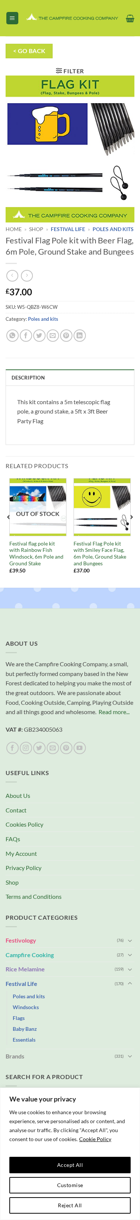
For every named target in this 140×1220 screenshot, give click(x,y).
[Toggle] (129, 940)
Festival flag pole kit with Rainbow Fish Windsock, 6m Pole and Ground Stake (36, 553)
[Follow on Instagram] (26, 748)
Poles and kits (113, 229)
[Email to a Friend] (53, 335)
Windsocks (26, 1007)
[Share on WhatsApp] (12, 335)
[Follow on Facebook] (12, 748)
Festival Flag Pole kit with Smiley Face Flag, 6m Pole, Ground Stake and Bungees (100, 553)
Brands (15, 1056)
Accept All (70, 1165)
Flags (19, 1018)
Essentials (24, 1039)
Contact (16, 810)
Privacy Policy (23, 867)
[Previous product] (26, 276)
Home (14, 229)
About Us (18, 795)
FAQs (13, 838)
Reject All (70, 1205)
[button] (12, 18)
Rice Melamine (25, 968)
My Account (21, 853)
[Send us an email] (53, 748)
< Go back (29, 50)
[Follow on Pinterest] (66, 748)
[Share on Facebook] (26, 335)
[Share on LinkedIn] (80, 335)
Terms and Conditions (34, 896)
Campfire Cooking (30, 954)
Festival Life (68, 229)
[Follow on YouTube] (80, 748)
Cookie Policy (95, 1139)
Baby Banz (25, 1029)
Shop (36, 229)
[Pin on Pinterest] (66, 335)
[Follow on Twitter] (39, 748)
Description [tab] (28, 378)
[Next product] (12, 276)
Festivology (21, 940)
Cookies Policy (24, 824)
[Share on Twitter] (39, 335)
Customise (70, 1185)
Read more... (114, 711)
